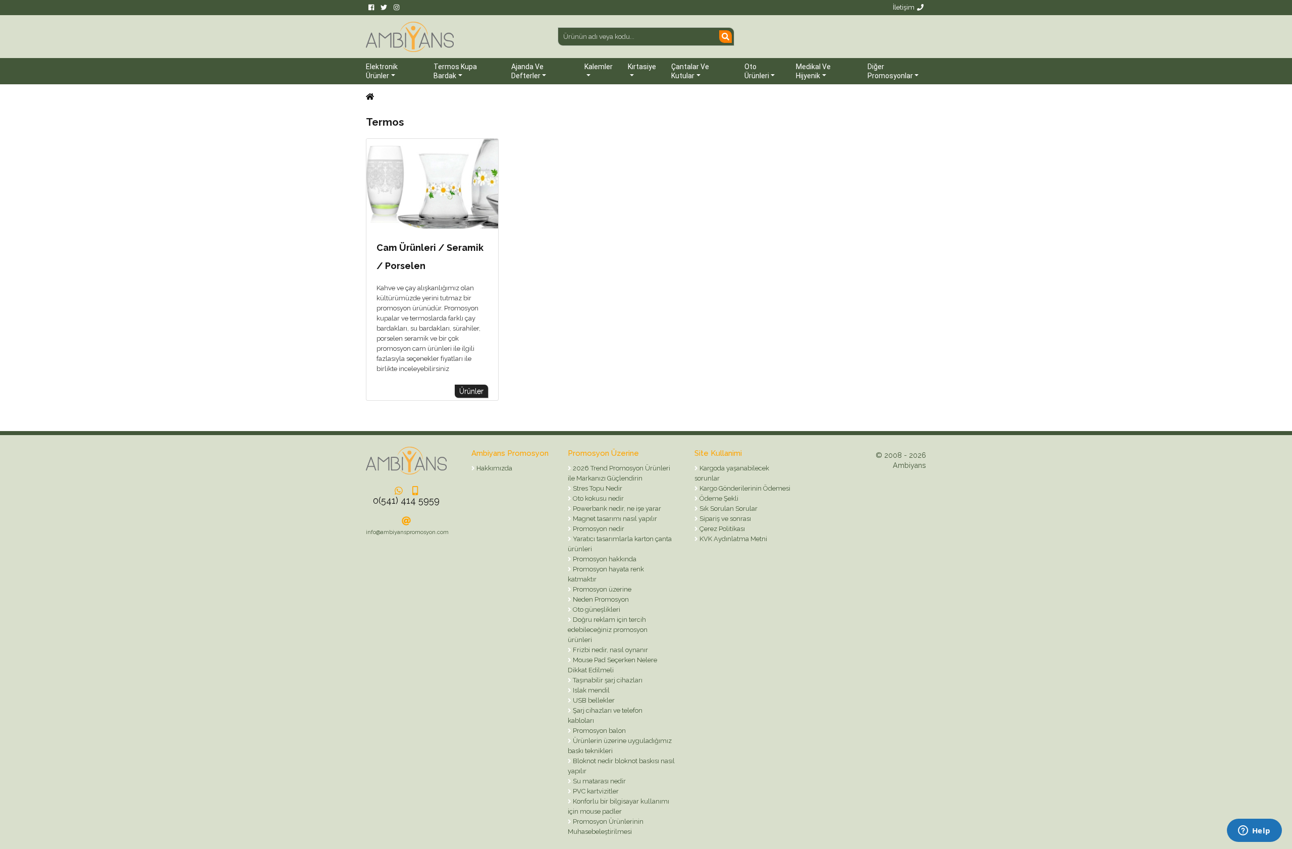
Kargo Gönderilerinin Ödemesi (744, 488)
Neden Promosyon (600, 599)
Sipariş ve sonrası (724, 518)
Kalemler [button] (598, 67)
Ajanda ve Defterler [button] (527, 71)
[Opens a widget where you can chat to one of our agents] (1254, 831)
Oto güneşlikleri (595, 609)
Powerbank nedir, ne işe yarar (616, 508)
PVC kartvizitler (595, 791)
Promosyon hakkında (603, 559)
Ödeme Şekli (718, 498)
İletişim (903, 7)
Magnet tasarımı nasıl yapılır (614, 518)
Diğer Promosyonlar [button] (890, 71)
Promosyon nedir (597, 529)
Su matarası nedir (598, 781)
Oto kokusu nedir (597, 498)
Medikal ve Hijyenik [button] (813, 71)
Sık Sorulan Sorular (728, 508)
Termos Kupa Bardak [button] (455, 71)
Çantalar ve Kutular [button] (690, 71)
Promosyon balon (598, 730)
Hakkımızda (493, 468)
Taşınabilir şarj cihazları (606, 680)
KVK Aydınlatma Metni (732, 539)
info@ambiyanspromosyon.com (407, 532)
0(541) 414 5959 (406, 500)
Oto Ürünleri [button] (756, 71)
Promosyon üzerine (601, 589)
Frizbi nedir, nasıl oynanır (609, 650)
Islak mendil (590, 690)
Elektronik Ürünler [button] (382, 71)
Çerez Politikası (721, 529)
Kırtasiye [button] (642, 67)
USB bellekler (593, 700)
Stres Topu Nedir (596, 488)
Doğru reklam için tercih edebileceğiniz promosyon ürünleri (608, 630)
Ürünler (471, 391)
